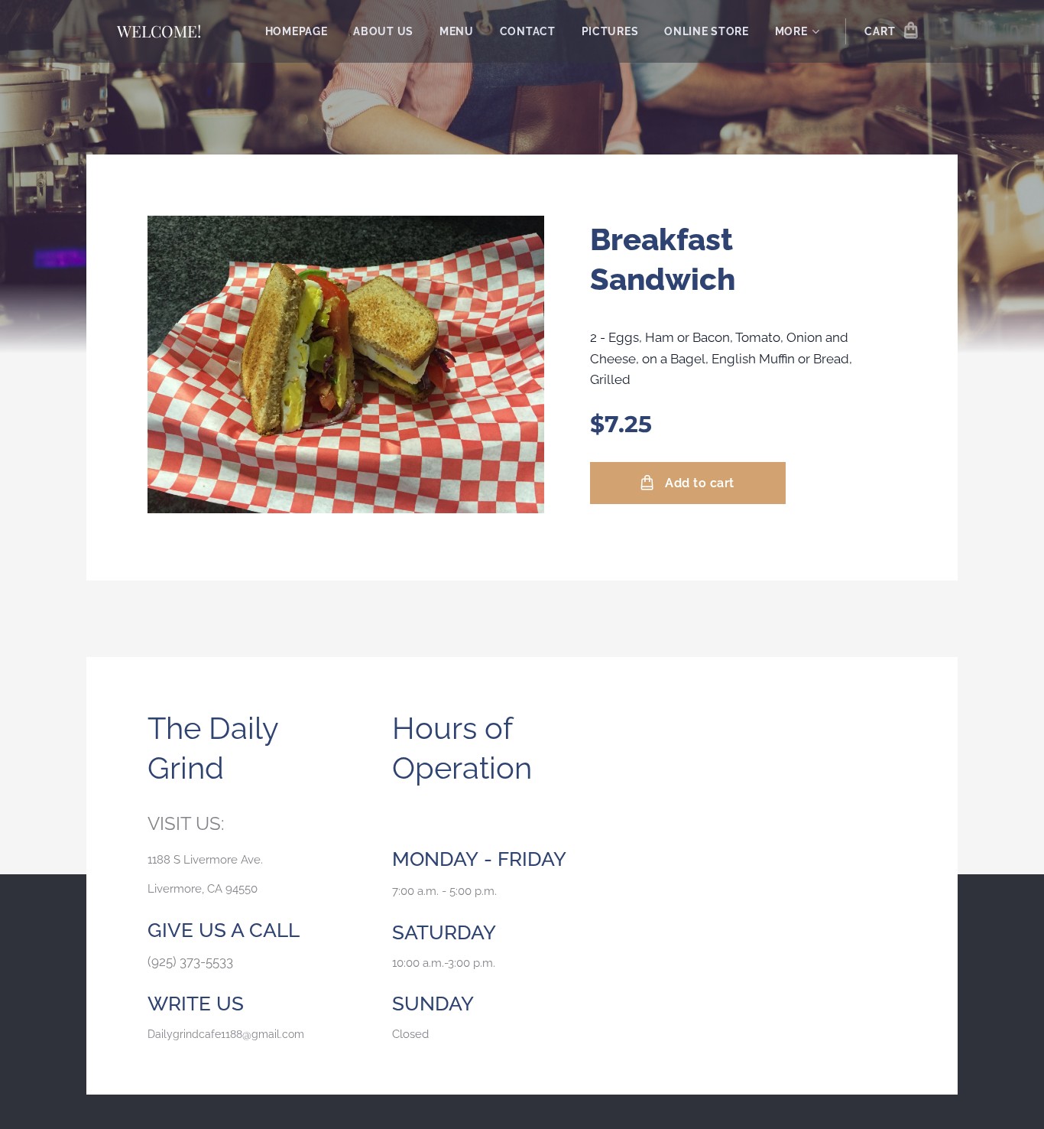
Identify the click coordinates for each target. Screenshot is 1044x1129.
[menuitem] (296, 31)
